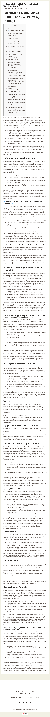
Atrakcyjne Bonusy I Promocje (15, 90)
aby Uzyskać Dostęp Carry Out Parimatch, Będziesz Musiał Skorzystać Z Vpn (16, 83)
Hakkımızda (14, 697)
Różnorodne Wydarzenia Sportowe (16, 29)
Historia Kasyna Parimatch (14, 62)
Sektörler (37, 697)
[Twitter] (19, 702)
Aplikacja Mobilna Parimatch (14, 57)
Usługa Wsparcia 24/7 (13, 59)
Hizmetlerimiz (29, 697)
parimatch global (10, 172)
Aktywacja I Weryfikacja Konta (15, 72)
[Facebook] (26, 702)
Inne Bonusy (10, 88)
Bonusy (9, 49)
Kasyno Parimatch (12, 86)
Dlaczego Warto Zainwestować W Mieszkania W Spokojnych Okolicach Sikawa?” (16, 99)
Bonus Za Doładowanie (13, 106)
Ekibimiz (21, 697)
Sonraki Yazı (40, 677)
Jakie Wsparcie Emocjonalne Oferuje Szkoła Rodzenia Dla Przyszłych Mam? (14, 65)
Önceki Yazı (10, 677)
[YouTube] (23, 702)
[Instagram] (30, 702)
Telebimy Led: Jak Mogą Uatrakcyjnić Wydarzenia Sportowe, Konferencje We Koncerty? (16, 75)
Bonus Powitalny (11, 61)
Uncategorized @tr (8, 8)
